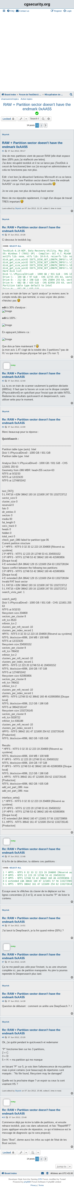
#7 (3, 962)
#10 (4, 1117)
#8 (3, 1001)
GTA (40, 1179)
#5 (3, 856)
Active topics (26, 99)
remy (13, 365)
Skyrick (5, 134)
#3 (3, 381)
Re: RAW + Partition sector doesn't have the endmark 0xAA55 (31, 229)
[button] (45, 125)
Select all (15, 246)
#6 (3, 925)
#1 (3, 151)
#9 (3, 1037)
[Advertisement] (37, 52)
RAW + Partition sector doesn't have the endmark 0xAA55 (37, 106)
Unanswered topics (10, 99)
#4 (3, 427)
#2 (3, 235)
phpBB (27, 1182)
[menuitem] (10, 11)
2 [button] (41, 125)
